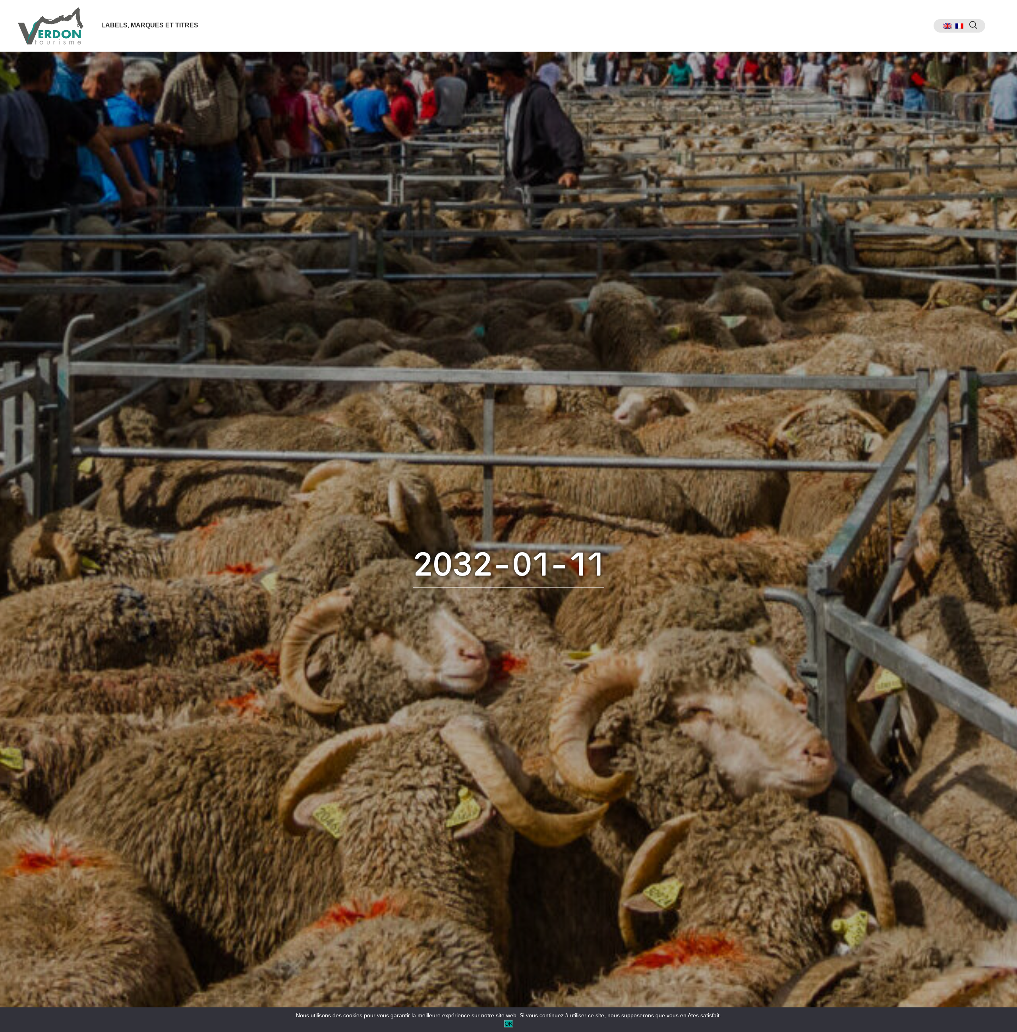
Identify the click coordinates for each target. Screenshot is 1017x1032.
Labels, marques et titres (149, 25)
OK (508, 1023)
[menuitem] (947, 26)
